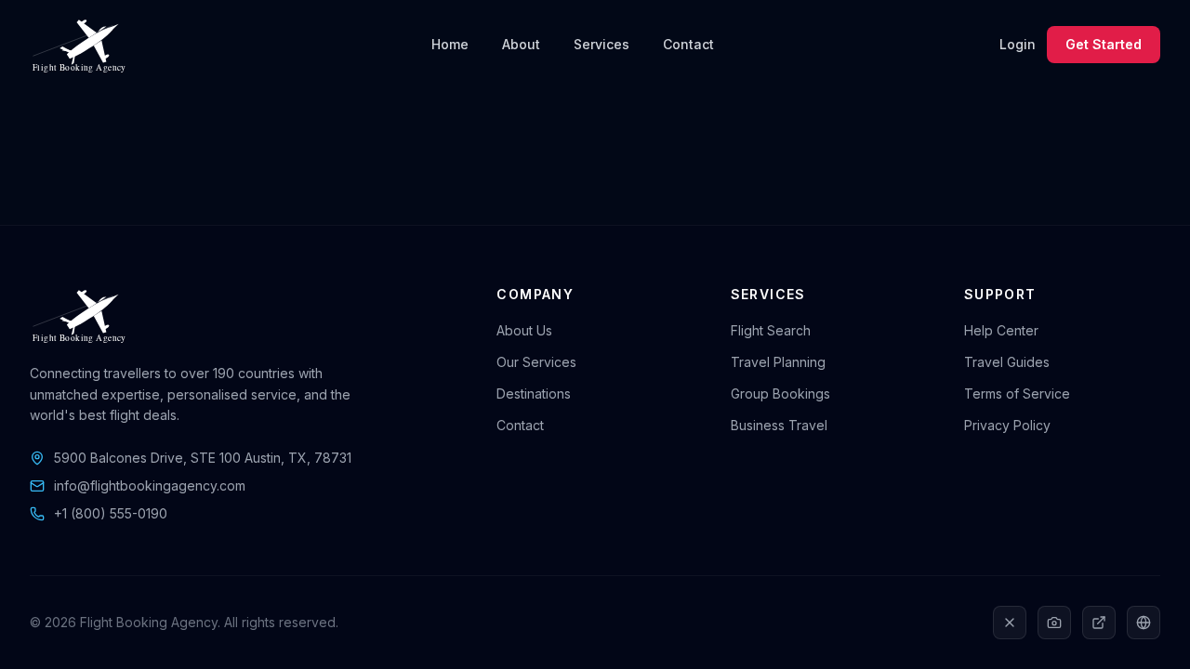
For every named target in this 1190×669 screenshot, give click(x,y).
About (521, 44)
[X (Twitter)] (1009, 622)
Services (601, 44)
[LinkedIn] (1099, 622)
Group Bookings (780, 393)
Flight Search (771, 330)
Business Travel (779, 425)
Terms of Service (1017, 393)
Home (450, 44)
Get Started (1103, 44)
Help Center (1001, 330)
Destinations (533, 393)
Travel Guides (1007, 362)
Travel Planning (778, 362)
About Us (524, 330)
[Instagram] (1054, 622)
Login (1017, 44)
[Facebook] (1143, 622)
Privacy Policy (1007, 425)
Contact (688, 44)
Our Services (536, 362)
